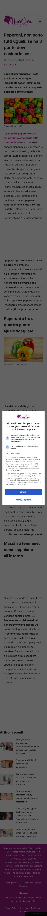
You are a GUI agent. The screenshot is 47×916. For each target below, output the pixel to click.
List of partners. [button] (15, 470)
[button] (23, 453)
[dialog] (23, 458)
